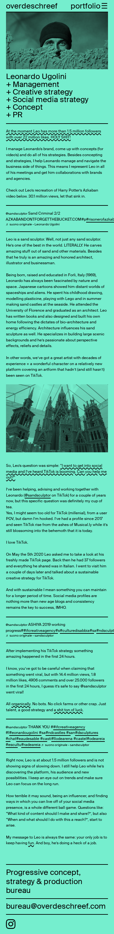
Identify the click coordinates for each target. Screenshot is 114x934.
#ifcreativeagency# (40, 630)
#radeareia (31, 744)
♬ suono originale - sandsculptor (30, 636)
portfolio (85, 6)
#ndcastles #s (58, 732)
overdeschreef (32, 6)
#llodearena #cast (67, 738)
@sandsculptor (17, 214)
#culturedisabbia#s (77, 630)
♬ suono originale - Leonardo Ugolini (33, 224)
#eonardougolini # (25, 732)
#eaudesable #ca (31, 738)
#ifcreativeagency (69, 726)
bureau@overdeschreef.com (56, 906)
